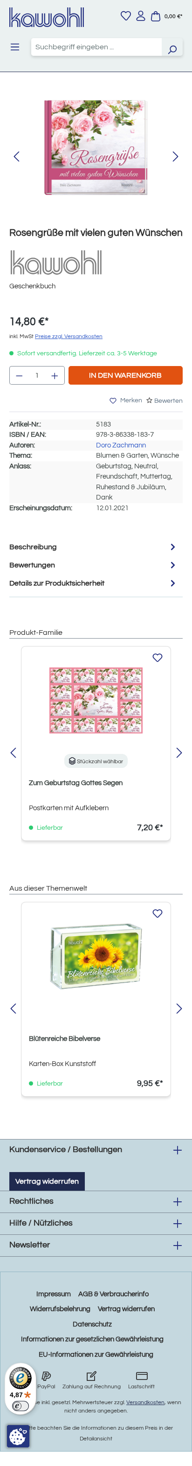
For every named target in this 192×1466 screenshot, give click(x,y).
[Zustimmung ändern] (18, 1436)
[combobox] (96, 47)
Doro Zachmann (121, 445)
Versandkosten (145, 1402)
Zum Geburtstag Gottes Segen (76, 783)
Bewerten (168, 401)
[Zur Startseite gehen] (46, 17)
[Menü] (15, 47)
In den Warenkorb (125, 375)
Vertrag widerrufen (47, 1181)
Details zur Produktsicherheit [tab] (56, 583)
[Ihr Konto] (140, 15)
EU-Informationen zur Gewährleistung (96, 1354)
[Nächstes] (176, 157)
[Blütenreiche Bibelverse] (96, 956)
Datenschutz (92, 1324)
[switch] (20, 1406)
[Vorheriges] (16, 157)
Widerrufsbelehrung (60, 1309)
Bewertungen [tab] (32, 565)
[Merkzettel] (125, 15)
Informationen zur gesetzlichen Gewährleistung (92, 1339)
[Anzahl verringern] (19, 375)
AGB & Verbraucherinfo (113, 1294)
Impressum (53, 1294)
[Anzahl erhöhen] (55, 375)
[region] (96, 157)
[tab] (93, 547)
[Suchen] (172, 47)
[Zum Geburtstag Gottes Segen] (96, 700)
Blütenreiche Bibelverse (64, 1038)
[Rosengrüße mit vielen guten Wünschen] (95, 147)
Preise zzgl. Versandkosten (69, 336)
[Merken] (157, 658)
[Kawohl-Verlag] (56, 262)
